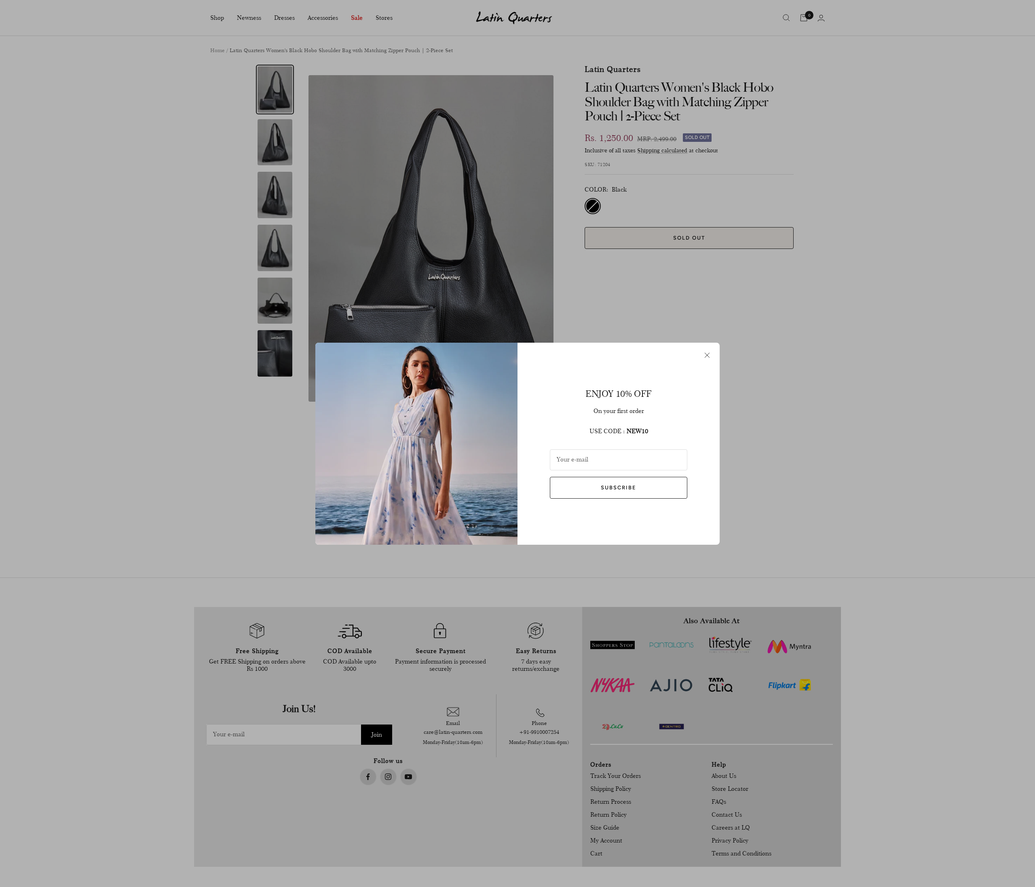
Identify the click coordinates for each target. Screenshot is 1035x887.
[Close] (707, 355)
